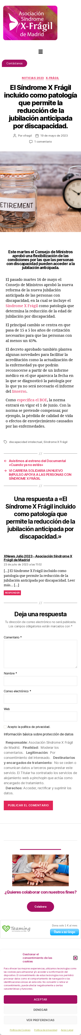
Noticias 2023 (33, 78)
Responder (12, 592)
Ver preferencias (40, 1020)
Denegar (40, 1010)
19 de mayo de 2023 (54, 135)
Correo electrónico (17, 691)
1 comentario (43, 141)
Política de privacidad (45, 1030)
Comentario (13, 637)
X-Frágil (52, 78)
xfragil (27, 135)
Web (7, 709)
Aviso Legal (67, 1030)
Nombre (10, 673)
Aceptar (40, 999)
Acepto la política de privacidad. (28, 727)
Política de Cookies (20, 1030)
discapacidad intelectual (25, 442)
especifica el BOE (32, 400)
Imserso (19, 391)
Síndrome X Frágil (22, 306)
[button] (75, 958)
